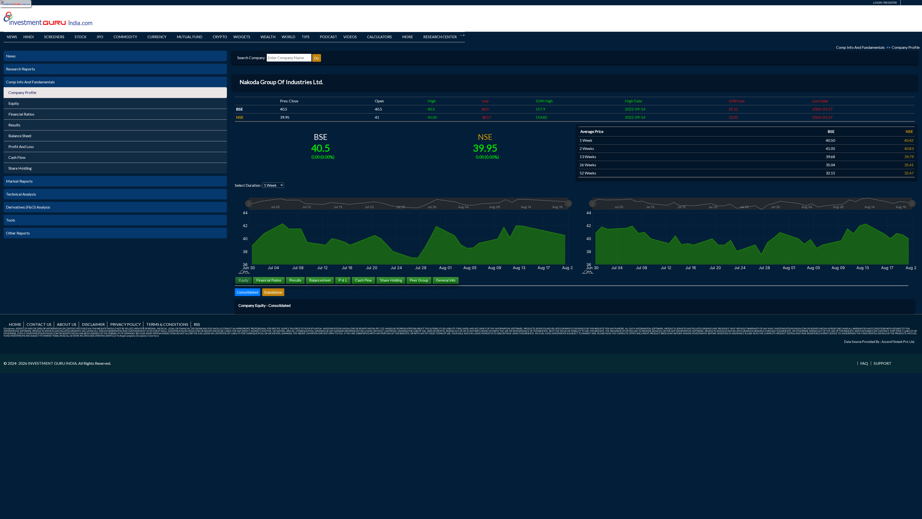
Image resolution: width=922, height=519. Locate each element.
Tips (305, 37)
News (12, 37)
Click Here (153, 335)
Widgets (241, 37)
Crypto (220, 37)
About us (66, 324)
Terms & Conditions (167, 324)
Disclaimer (93, 324)
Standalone (273, 292)
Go (316, 58)
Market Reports (19, 181)
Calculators (379, 37)
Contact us (39, 324)
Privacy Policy (125, 324)
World (288, 37)
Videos (350, 37)
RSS (197, 324)
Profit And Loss (21, 146)
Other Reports (18, 233)
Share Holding (20, 168)
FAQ (864, 363)
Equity (13, 103)
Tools (10, 220)
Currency (156, 37)
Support (883, 363)
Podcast (328, 37)
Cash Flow (16, 157)
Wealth (268, 37)
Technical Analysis (21, 194)
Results (14, 125)
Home (15, 324)
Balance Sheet (19, 135)
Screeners (54, 37)
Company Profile (22, 92)
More (407, 37)
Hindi (28, 37)
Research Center (440, 37)
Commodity (125, 37)
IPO (100, 37)
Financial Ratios (21, 114)
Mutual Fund (189, 37)
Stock (80, 37)
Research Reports (20, 69)
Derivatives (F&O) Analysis (28, 207)
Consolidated (247, 292)
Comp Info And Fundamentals (30, 82)
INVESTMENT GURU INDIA (52, 363)
